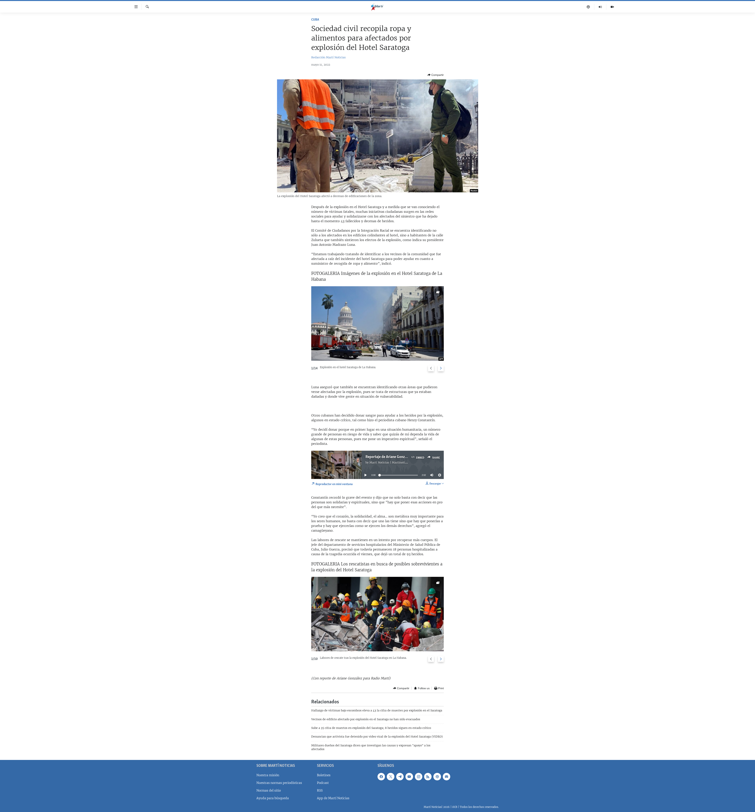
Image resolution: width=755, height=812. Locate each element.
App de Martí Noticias (333, 798)
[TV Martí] (612, 7)
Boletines (324, 775)
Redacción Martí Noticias (328, 57)
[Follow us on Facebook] (381, 776)
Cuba (315, 20)
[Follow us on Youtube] (409, 776)
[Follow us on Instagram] (418, 776)
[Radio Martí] (600, 7)
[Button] (435, 74)
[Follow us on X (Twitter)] (390, 776)
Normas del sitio (268, 790)
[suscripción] (446, 776)
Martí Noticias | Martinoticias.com (393, 462)
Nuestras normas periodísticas (279, 782)
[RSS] (428, 776)
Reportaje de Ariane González (388, 457)
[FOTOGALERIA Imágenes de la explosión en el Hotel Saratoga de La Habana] (377, 323)
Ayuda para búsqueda (272, 798)
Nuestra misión (267, 775)
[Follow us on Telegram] (400, 776)
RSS (320, 790)
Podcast (323, 782)
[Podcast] (588, 7)
